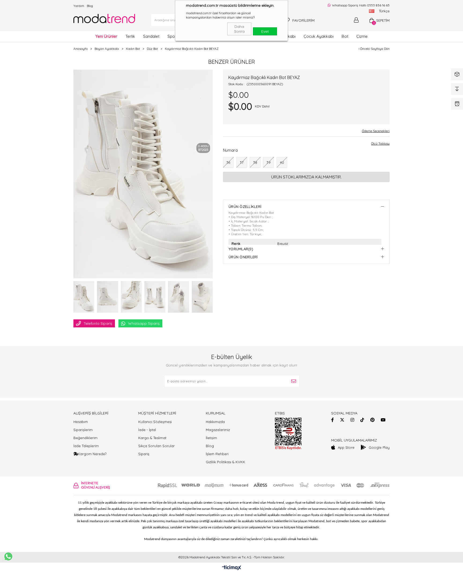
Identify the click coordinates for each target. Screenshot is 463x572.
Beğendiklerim (85, 438)
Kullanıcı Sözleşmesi (155, 422)
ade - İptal (147, 430)
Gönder (293, 381)
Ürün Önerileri (243, 257)
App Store (346, 447)
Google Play (379, 447)
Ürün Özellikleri (245, 206)
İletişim (211, 438)
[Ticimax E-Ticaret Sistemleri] (231, 568)
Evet (265, 31)
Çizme (362, 36)
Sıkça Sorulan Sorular (156, 446)
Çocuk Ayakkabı (319, 36)
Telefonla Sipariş (98, 323)
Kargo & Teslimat (152, 438)
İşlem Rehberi (217, 454)
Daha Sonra (239, 29)
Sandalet (151, 36)
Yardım (78, 6)
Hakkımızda (215, 422)
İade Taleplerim (86, 446)
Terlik (130, 36)
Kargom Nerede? (92, 454)
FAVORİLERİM (303, 20)
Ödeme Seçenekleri (376, 131)
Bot (345, 36)
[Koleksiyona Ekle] (457, 74)
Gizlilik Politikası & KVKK (225, 462)
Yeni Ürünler (106, 36)
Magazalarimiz (218, 430)
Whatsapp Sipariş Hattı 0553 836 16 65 (360, 5)
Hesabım (80, 422)
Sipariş (143, 454)
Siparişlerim (83, 430)
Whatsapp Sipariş (144, 323)
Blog (90, 6)
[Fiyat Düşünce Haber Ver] (457, 89)
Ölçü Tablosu (380, 143)
